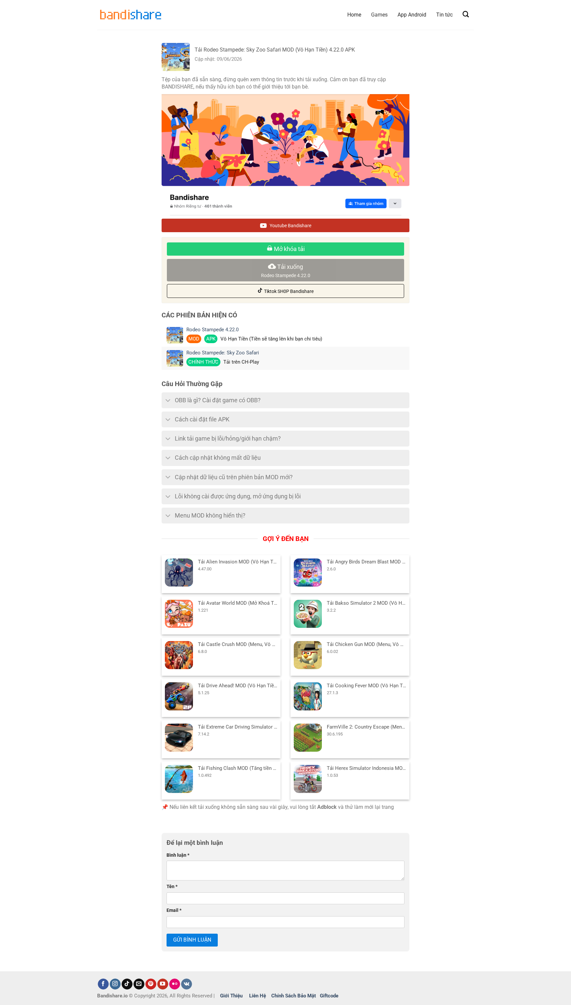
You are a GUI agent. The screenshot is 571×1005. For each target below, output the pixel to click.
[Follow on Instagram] (115, 984)
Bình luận (178, 855)
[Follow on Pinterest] (150, 984)
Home (354, 15)
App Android (412, 15)
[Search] (466, 14)
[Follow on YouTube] (162, 984)
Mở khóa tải (289, 248)
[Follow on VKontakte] (186, 984)
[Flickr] (174, 984)
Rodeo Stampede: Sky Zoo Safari (222, 353)
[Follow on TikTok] (127, 984)
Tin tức (444, 15)
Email (174, 910)
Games (379, 15)
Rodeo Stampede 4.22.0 (212, 330)
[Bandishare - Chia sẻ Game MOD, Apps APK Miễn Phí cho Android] (130, 14)
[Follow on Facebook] (103, 984)
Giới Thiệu (231, 996)
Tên (172, 886)
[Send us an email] (138, 984)
